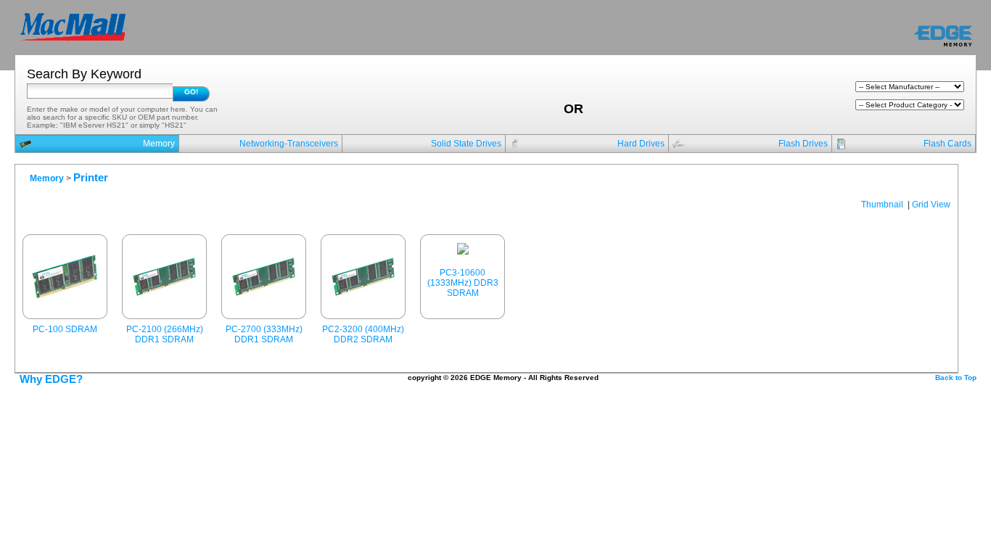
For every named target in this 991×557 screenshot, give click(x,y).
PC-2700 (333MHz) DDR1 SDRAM (264, 334)
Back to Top (955, 377)
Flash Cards (947, 144)
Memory (159, 144)
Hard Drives (641, 144)
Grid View (931, 204)
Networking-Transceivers (288, 144)
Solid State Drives (466, 144)
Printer (90, 177)
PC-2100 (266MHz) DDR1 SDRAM (164, 334)
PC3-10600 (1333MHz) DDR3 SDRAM (462, 283)
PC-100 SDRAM (65, 329)
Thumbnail (882, 204)
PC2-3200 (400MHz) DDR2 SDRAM (363, 334)
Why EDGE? (51, 379)
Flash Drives (803, 144)
